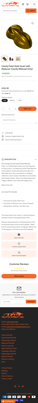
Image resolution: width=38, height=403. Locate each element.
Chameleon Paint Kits (9, 351)
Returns (4, 373)
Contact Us (9, 401)
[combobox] (19, 10)
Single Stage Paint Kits (9, 354)
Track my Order (7, 378)
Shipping (4, 371)
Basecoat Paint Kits (8, 343)
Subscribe (31, 301)
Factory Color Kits (8, 346)
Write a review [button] (19, 276)
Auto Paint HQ (15, 393)
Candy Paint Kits (7, 335)
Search (32, 11)
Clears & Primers (7, 356)
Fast (4, 100)
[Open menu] (34, 4)
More (3, 362)
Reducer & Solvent (8, 359)
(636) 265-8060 (12, 322)
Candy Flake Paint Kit (9, 340)
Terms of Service (7, 376)
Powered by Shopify (26, 393)
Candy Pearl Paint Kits (9, 338)
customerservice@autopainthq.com (18, 327)
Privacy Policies (7, 368)
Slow (19, 100)
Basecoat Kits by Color (9, 348)
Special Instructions (8, 115)
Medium (12, 100)
